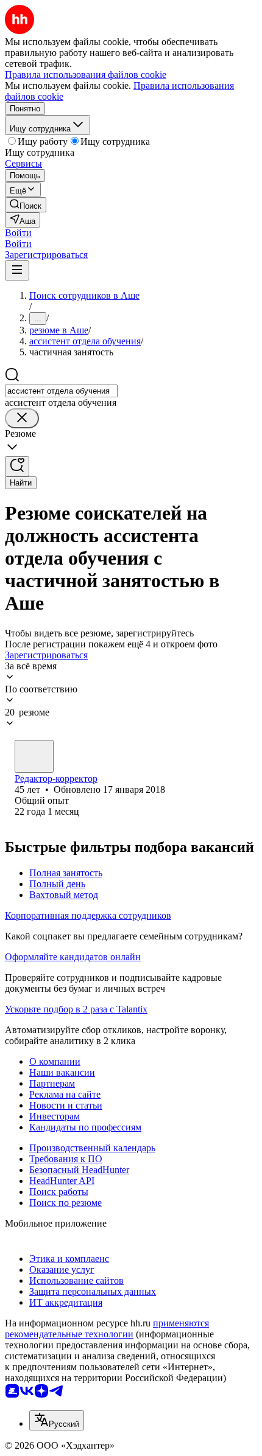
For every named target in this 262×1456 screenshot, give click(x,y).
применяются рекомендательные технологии (107, 1328)
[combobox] (61, 391)
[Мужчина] (34, 756)
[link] (25, 204)
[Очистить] (22, 418)
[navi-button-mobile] (17, 270)
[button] (18, 233)
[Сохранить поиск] (17, 466)
